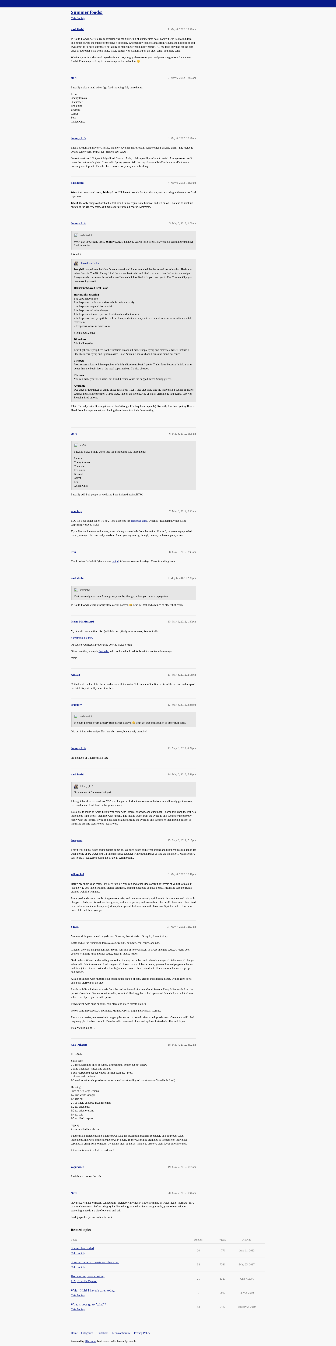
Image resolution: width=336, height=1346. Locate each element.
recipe (115, 561)
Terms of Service (121, 1332)
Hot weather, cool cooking (87, 1276)
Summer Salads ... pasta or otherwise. (95, 1262)
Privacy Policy (142, 1332)
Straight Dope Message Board (18, 3)
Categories (87, 1332)
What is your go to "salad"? (88, 1304)
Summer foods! (87, 12)
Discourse (90, 1341)
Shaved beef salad (90, 263)
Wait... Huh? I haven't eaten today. (93, 1290)
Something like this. (82, 637)
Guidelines (102, 1332)
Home (74, 1332)
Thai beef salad (139, 520)
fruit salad (104, 651)
